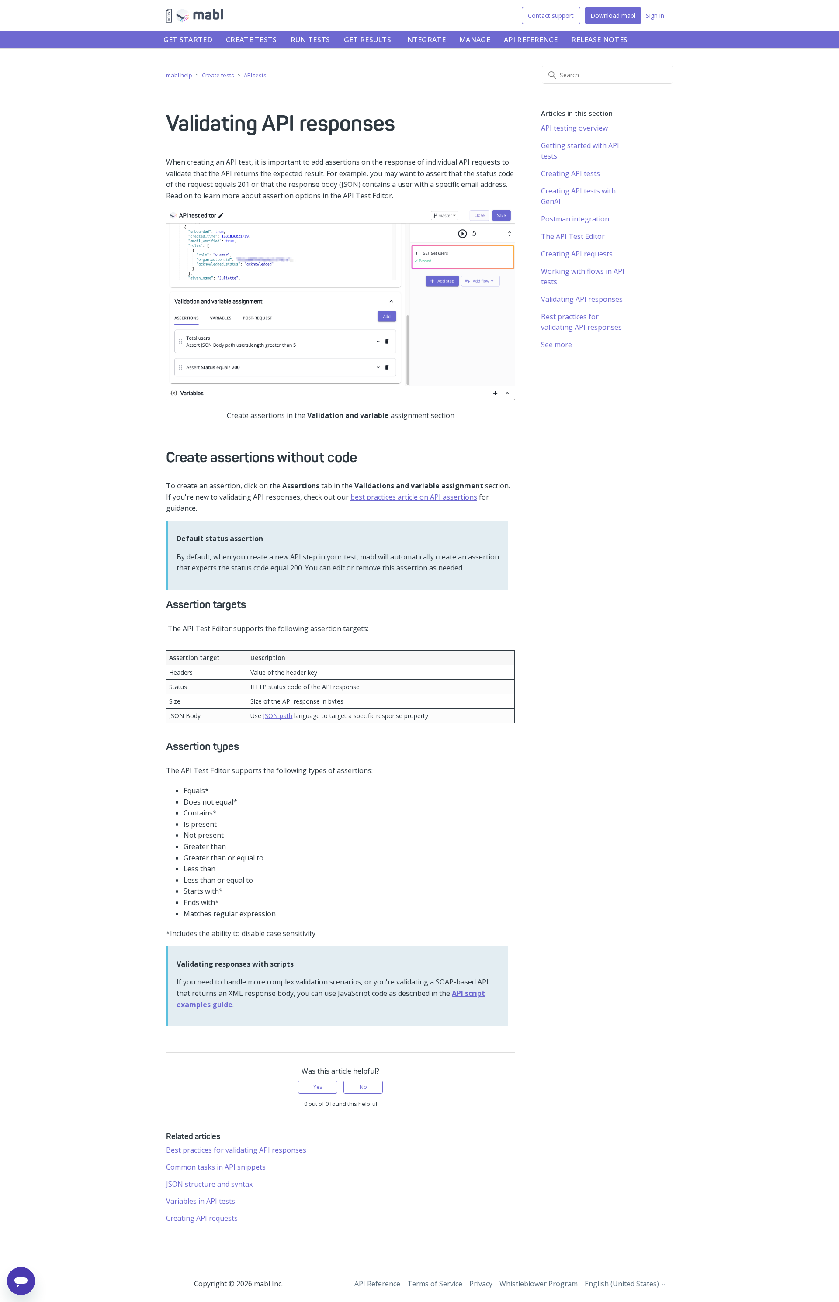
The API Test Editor (573, 236)
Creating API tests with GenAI (578, 196)
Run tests (310, 40)
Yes (317, 1087)
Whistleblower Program (538, 1283)
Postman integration (575, 219)
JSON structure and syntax (209, 1184)
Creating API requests (202, 1218)
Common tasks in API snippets (216, 1167)
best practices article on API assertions (413, 497)
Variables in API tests (200, 1201)
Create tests (251, 40)
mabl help (179, 75)
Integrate (425, 40)
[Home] (194, 16)
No (363, 1087)
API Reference (531, 40)
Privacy (480, 1283)
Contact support (551, 15)
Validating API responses (582, 299)
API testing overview (574, 128)
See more (556, 344)
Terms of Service (434, 1283)
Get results (367, 40)
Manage (474, 40)
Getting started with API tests (580, 151)
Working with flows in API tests (582, 276)
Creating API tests (570, 173)
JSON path (277, 715)
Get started (187, 40)
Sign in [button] (655, 15)
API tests (255, 75)
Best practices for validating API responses (236, 1150)
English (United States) (623, 1284)
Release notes (599, 40)
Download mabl (612, 15)
